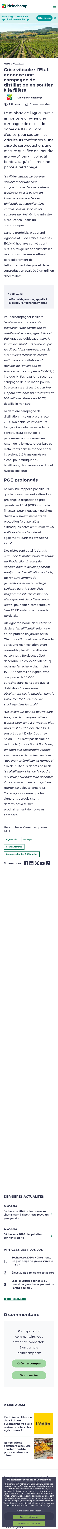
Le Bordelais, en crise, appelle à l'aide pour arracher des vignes (27, 301)
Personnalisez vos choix (29, 1523)
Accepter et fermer (29, 1517)
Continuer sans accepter (29, 1511)
